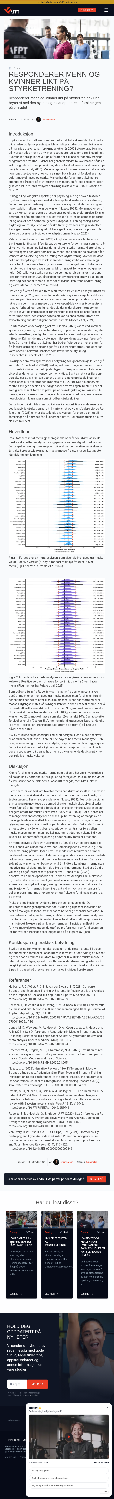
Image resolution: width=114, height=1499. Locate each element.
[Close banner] (38, 2)
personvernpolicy (31, 1395)
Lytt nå (98, 1179)
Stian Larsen (49, 119)
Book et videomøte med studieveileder (50, 1478)
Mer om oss (10, 1457)
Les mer (15, 1293)
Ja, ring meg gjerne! (41, 1470)
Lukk (105, 1492)
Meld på (37, 1384)
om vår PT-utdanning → (59, 2)
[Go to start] (11, 10)
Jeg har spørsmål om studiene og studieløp (52, 1485)
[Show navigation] (106, 10)
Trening (13, 1232)
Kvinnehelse (91, 1162)
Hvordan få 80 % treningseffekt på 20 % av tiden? (21, 1242)
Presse (23, 1457)
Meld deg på (87, 10)
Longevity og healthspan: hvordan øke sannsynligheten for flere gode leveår (92, 1247)
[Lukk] (107, 1407)
